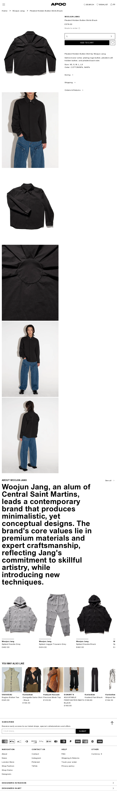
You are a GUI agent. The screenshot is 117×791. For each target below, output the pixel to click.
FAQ (63, 754)
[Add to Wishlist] (112, 42)
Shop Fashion (8, 766)
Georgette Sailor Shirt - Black (32, 698)
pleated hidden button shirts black (46, 11)
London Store (8, 762)
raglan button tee (10, 697)
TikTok (34, 766)
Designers (6, 774)
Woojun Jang (18, 11)
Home (4, 11)
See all (108, 480)
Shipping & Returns (70, 758)
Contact (35, 754)
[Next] (36, 614)
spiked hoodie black (86, 644)
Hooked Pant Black (93, 697)
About (4, 754)
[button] (4, 4)
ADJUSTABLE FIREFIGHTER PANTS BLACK (74, 700)
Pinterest (36, 762)
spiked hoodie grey (11, 644)
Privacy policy (68, 766)
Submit (82, 731)
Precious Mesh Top (52, 697)
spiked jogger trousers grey (52, 644)
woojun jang (72, 17)
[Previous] (4, 614)
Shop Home (7, 770)
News (4, 758)
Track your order (69, 762)
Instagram (36, 758)
